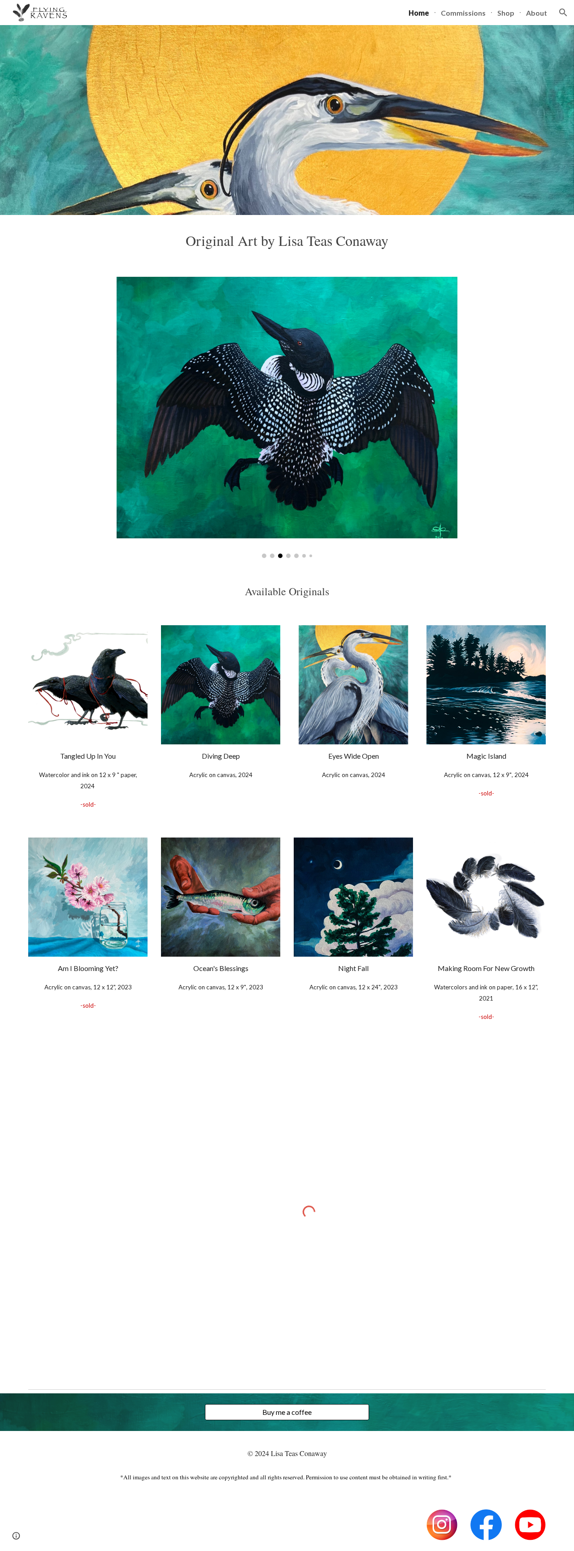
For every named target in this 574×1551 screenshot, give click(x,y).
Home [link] (419, 13)
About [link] (536, 13)
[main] (287, 240)
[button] (563, 12)
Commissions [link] (463, 13)
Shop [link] (505, 13)
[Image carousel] (287, 417)
